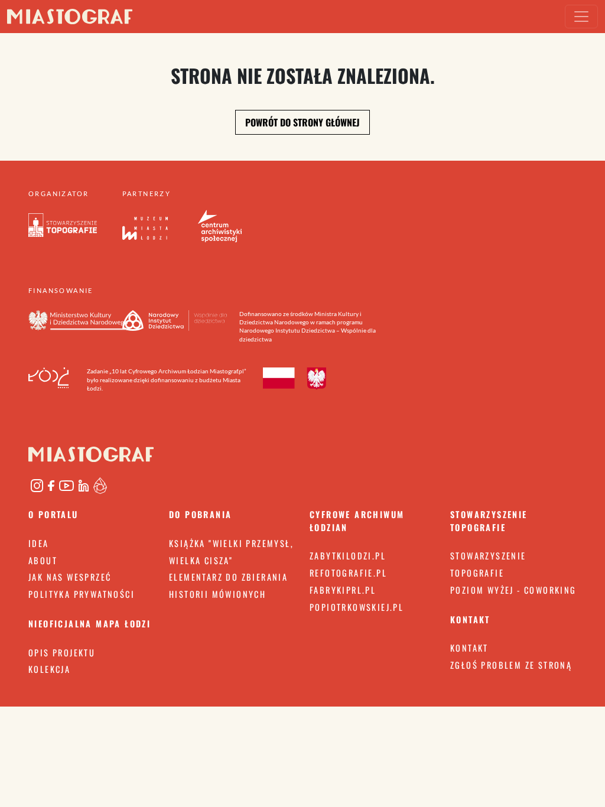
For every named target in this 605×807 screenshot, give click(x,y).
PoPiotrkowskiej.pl (357, 607)
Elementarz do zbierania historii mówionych (228, 585)
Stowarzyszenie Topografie (488, 564)
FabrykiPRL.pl (343, 590)
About (42, 560)
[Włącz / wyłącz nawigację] (581, 16)
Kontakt (469, 648)
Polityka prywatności (81, 594)
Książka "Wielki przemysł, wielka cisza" (231, 552)
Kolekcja (49, 669)
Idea (38, 543)
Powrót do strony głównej (302, 122)
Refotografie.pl (348, 573)
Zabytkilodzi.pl (348, 555)
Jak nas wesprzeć (69, 577)
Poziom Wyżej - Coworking (513, 590)
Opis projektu (61, 652)
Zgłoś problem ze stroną (511, 665)
